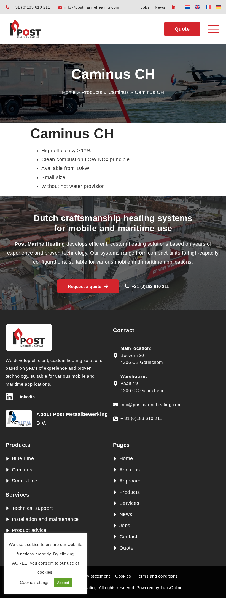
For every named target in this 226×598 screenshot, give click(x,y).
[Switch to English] (197, 7)
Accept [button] (63, 583)
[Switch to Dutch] (187, 7)
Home (69, 92)
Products (92, 92)
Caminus (118, 92)
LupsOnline (171, 587)
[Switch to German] (218, 7)
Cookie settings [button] (35, 582)
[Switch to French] (208, 7)
